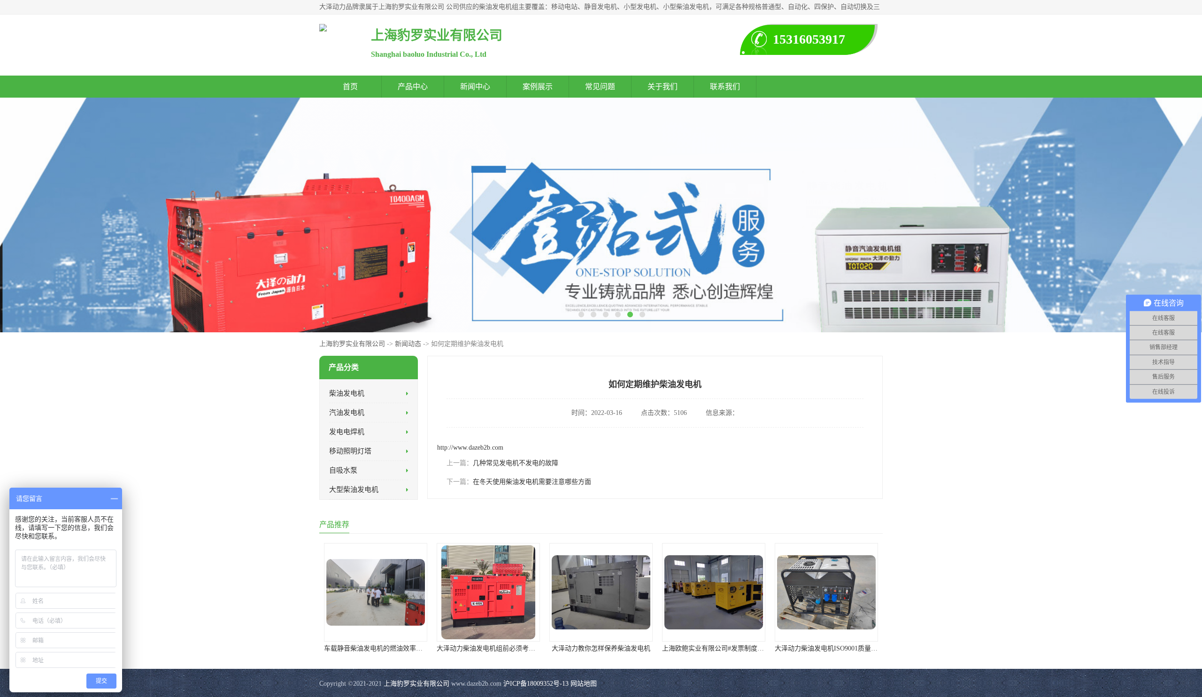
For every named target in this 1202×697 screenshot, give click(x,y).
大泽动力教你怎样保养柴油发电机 (601, 648)
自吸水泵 (343, 470)
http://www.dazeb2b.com (470, 447)
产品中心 (413, 87)
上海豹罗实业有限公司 (352, 343)
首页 (350, 87)
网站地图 (583, 683)
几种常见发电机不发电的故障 (515, 463)
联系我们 (725, 87)
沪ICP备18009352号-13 (536, 683)
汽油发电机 (346, 412)
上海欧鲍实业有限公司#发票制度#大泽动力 (724, 648)
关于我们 (662, 87)
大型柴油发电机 (353, 489)
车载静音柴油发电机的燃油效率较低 (376, 648)
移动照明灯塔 (350, 451)
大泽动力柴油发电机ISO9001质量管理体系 (836, 648)
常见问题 (600, 87)
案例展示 (538, 87)
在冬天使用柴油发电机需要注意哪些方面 (532, 481)
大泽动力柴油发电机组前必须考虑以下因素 (499, 648)
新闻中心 (475, 87)
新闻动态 (408, 343)
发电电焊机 (346, 432)
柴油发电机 (346, 393)
